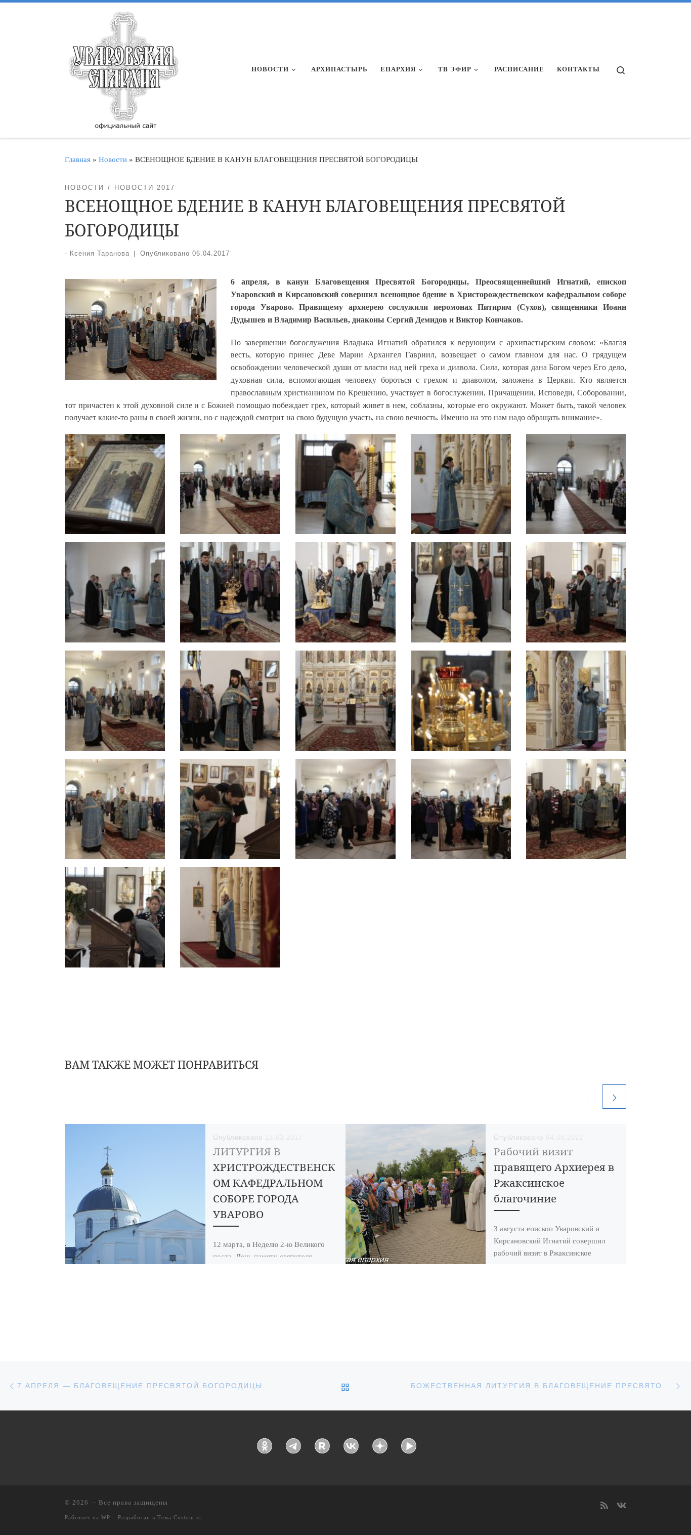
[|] (123, 67)
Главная (78, 159)
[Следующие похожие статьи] (614, 1096)
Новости (113, 159)
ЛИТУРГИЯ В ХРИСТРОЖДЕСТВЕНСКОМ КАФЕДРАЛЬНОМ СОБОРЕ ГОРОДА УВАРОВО (274, 1182)
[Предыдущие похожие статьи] (588, 1096)
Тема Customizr (179, 1517)
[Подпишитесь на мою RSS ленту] (604, 1506)
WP (105, 1517)
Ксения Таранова (99, 253)
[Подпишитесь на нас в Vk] (621, 1506)
